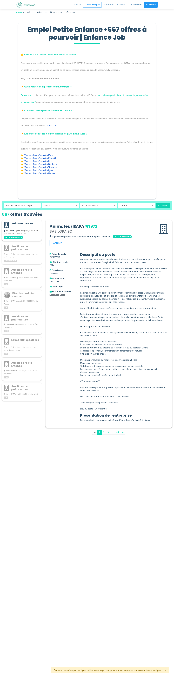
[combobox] (60, 205)
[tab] (22, 230)
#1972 (91, 226)
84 (117, 432)
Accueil (19, 12)
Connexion (136, 4)
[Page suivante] (122, 432)
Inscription (151, 4)
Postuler (57, 243)
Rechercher (163, 205)
